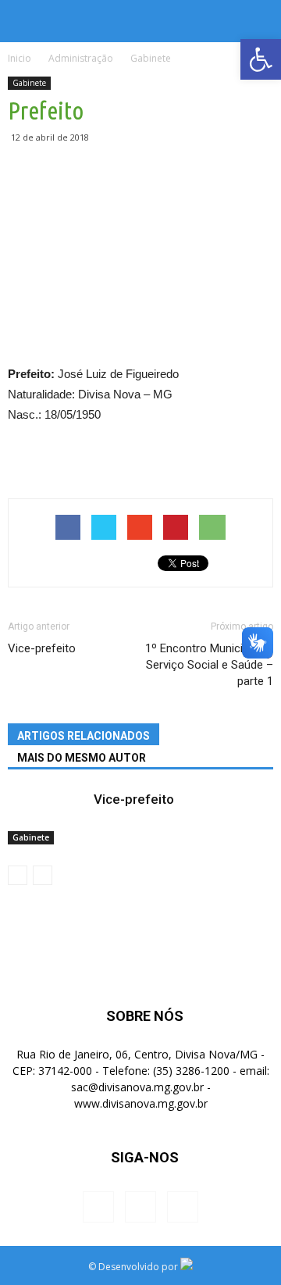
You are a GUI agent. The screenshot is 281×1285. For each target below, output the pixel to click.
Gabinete (29, 82)
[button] (259, 21)
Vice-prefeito (42, 648)
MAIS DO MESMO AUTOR (81, 757)
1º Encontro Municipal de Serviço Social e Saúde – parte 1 (209, 664)
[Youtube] (182, 1207)
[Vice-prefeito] (47, 817)
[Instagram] (140, 1207)
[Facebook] (98, 1207)
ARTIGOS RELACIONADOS (83, 736)
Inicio (19, 58)
